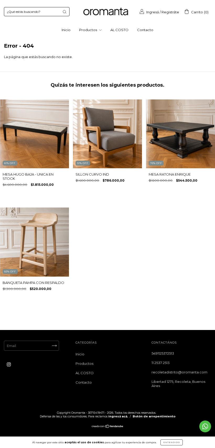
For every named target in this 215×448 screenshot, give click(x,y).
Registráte (170, 12)
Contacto (145, 30)
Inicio (66, 30)
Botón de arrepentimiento (154, 416)
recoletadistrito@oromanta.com (179, 372)
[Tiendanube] (107, 426)
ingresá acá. (118, 416)
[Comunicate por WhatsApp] (205, 426)
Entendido (171, 442)
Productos (88, 30)
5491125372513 (163, 353)
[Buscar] (64, 11)
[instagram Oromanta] (9, 364)
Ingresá (152, 12)
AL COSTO (119, 30)
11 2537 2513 (161, 363)
